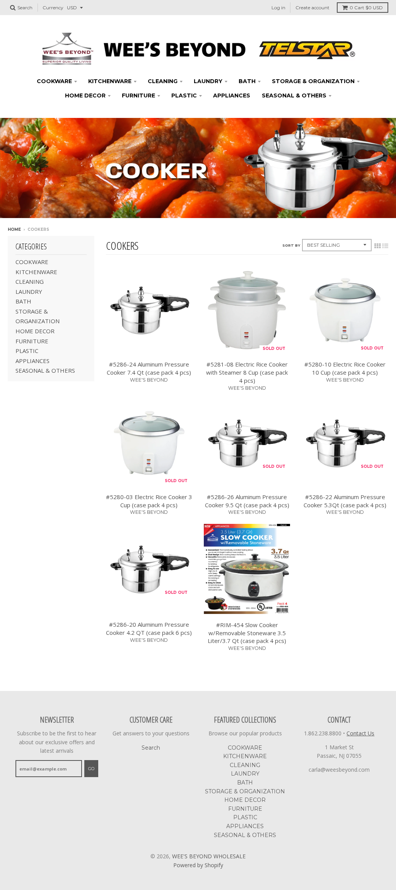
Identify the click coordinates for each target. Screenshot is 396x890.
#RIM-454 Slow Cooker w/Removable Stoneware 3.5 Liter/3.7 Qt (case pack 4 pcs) (247, 633)
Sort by (291, 245)
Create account (312, 7)
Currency (53, 7)
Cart (366, 7)
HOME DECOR (85, 95)
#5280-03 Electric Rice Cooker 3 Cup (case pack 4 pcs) (149, 501)
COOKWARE (54, 81)
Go (91, 768)
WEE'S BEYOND (149, 380)
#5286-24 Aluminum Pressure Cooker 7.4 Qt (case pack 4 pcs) (149, 368)
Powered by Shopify (198, 865)
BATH (247, 81)
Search (151, 747)
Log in (278, 7)
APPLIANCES (231, 95)
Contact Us (360, 733)
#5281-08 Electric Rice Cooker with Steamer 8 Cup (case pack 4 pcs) (247, 372)
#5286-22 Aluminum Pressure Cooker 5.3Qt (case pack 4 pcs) (345, 501)
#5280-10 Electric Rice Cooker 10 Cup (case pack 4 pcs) (345, 368)
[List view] (385, 246)
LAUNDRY (208, 81)
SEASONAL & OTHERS (294, 95)
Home (14, 229)
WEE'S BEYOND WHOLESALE (209, 856)
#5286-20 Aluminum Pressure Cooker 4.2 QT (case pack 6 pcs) (149, 628)
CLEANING (163, 81)
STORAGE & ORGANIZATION (313, 81)
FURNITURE (138, 95)
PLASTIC (184, 95)
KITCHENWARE (109, 81)
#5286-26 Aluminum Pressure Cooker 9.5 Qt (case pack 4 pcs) (247, 501)
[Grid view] (377, 246)
